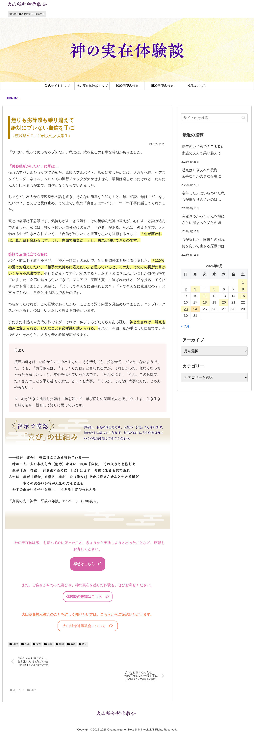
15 (243, 296)
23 (186, 309)
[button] (243, 118)
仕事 (27, 644)
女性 (38, 644)
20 (224, 302)
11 (205, 296)
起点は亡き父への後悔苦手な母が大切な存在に (201, 173)
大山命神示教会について (86, 626)
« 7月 (185, 326)
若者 (73, 644)
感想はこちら (85, 564)
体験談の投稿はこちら (86, 597)
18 (205, 302)
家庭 (50, 644)
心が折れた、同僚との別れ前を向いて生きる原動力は (203, 243)
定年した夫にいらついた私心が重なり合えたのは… (203, 196)
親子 (84, 644)
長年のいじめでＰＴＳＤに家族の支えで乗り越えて (203, 150)
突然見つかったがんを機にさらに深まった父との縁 (203, 219)
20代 (15, 644)
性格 (61, 644)
